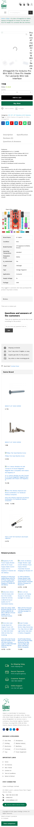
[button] (6, 573)
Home (3, 18)
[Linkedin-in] (14, 729)
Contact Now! (15, 366)
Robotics (28, 115)
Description (8, 135)
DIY (9, 115)
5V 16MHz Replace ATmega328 (14, 117)
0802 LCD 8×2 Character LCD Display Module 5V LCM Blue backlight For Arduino (25, 610)
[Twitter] (10, 729)
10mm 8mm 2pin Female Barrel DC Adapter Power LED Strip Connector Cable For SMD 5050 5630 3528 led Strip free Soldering (8, 643)
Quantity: (3, 89)
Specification (22, 135)
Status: (3, 87)
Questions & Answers (12, 141)
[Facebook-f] (4, 729)
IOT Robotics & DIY (19, 115)
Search (30, 12)
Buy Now (17, 103)
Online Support (16, 686)
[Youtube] (17, 729)
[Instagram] (7, 729)
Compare (21, 108)
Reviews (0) (8, 138)
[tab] (8, 135)
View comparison (9, 823)
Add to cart (17, 97)
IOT (12, 115)
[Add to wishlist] (10, 573)
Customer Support (18, 678)
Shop (7, 18)
